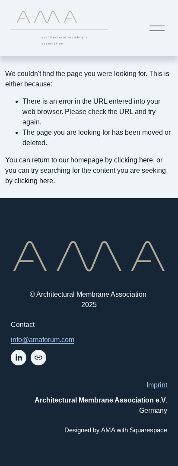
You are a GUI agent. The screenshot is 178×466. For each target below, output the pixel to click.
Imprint (156, 385)
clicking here (133, 160)
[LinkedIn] (18, 357)
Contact (23, 324)
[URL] (38, 357)
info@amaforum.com (42, 339)
